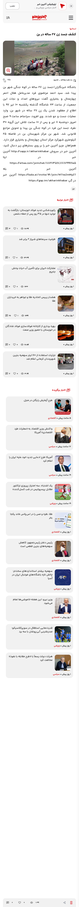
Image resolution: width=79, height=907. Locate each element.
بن (73, 188)
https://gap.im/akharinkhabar (48, 180)
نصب (12, 6)
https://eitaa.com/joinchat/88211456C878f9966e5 (43, 163)
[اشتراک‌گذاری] (64, 902)
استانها (73, 29)
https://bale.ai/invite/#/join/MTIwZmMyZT (47, 175)
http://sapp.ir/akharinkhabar (30, 151)
